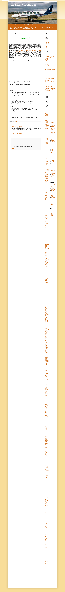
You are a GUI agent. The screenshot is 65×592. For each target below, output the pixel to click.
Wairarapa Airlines (46, 553)
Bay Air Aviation (46, 221)
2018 (45, 96)
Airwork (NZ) (46, 183)
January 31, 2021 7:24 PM (18, 133)
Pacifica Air (46, 416)
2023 (45, 37)
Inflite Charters (46, 308)
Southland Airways (46, 486)
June (46, 48)
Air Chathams (47, 125)
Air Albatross (46, 119)
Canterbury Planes (46, 230)
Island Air (46, 309)
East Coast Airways (46, 261)
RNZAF (46, 448)
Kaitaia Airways (46, 325)
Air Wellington (47, 170)
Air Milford (46, 143)
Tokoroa (52, 153)
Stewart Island (53, 149)
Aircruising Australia (46, 177)
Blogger (34, 585)
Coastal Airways (46, 247)
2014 (45, 101)
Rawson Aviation (46, 438)
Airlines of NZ (47, 181)
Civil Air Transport (46, 240)
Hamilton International (53, 132)
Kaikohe (52, 134)
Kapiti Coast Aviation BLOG (53, 186)
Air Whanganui (46, 174)
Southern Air (46, 471)
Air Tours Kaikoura (46, 165)
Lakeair (46, 337)
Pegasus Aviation (46, 422)
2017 (45, 97)
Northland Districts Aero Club (46, 401)
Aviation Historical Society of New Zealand (53, 191)
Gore (52, 127)
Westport (52, 159)
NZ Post (46, 407)
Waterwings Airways (46, 555)
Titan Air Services (46, 520)
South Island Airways (46, 469)
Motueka (52, 143)
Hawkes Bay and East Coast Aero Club (46, 303)
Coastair (46, 245)
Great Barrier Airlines (46, 296)
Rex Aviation (46, 443)
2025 (45, 34)
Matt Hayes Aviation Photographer (53, 198)
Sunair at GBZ (47, 64)
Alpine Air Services (46, 188)
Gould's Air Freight (46, 294)
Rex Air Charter (46, 442)
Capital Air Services (46, 233)
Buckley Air (46, 228)
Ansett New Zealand (46, 195)
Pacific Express (46, 415)
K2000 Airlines (47, 323)
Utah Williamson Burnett (46, 536)
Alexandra (52, 121)
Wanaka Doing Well (48, 80)
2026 (45, 33)
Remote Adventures (46, 440)
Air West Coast (46, 172)
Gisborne (52, 126)
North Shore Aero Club (46, 384)
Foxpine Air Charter (46, 281)
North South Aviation (46, 388)
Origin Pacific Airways (46, 411)
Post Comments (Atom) (17, 165)
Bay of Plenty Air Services (46, 223)
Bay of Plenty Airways (46, 225)
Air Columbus (47, 126)
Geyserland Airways (46, 284)
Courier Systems (46, 254)
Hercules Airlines (46, 306)
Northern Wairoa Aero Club (46, 396)
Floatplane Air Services (47, 276)
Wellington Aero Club (46, 558)
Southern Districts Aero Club (46, 475)
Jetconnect (46, 321)
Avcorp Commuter (46, 217)
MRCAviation (53, 222)
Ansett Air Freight (46, 192)
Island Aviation (47, 314)
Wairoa (52, 156)
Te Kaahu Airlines (46, 512)
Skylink (46, 464)
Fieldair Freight (46, 268)
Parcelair (46, 419)
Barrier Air (46, 219)
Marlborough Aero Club (46, 340)
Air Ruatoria (46, 158)
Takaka (52, 150)
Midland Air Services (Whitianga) (46, 357)
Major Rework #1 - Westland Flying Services (49, 90)
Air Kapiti (46, 140)
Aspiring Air (46, 207)
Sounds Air (46, 466)
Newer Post (11, 164)
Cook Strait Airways (46, 251)
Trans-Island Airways (46, 526)
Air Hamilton (46, 137)
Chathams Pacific (52, 113)
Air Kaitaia (46, 139)
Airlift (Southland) (46, 180)
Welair (45, 556)
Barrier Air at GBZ (48, 61)
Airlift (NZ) (46, 178)
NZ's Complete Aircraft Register (52, 195)
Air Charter (46, 122)
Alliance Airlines (46, 186)
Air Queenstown (46, 154)
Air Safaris (46, 159)
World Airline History (53, 216)
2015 (45, 100)
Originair (46, 412)
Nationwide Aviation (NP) (46, 379)
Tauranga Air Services (46, 510)
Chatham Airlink (46, 236)
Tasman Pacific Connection (46, 499)
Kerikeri (52, 138)
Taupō (52, 151)
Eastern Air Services (46, 263)
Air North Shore (46, 151)
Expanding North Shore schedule (50, 70)
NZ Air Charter (47, 402)
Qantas (46, 431)
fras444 (13, 126)
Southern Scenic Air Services (46, 478)
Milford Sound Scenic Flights (47, 361)
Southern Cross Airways (47, 473)
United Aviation (46, 532)
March (47, 52)
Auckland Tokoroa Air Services (46, 215)
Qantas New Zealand (46, 433)
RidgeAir (46, 445)
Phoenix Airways (46, 428)
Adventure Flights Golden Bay (47, 115)
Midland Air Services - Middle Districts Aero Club (46, 353)
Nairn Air (46, 376)
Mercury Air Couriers (46, 344)
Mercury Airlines (46, 346)
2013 (45, 102)
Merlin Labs (46, 349)
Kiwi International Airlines (46, 327)
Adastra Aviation (46, 113)
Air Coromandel (46, 128)
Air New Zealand (46, 148)
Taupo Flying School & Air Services (46, 506)
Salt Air (46, 456)
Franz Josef (53, 125)
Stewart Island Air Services (47, 489)
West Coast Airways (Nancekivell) (46, 561)
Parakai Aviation (46, 418)
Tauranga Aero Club (46, 508)
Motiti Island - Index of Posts (49, 56)
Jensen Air (46, 320)
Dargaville (52, 124)
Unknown (15, 140)
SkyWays (46, 465)
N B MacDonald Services (46, 373)
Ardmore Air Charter (46, 206)
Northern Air (46, 389)
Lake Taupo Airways (46, 336)
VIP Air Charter (46, 541)
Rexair (45, 444)
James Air (46, 315)
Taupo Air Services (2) (46, 504)
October (47, 43)
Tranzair (46, 527)
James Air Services (46, 317)
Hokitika (52, 133)
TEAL (45, 513)
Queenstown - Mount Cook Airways (47, 436)
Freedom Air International (46, 282)
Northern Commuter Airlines (46, 393)
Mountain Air (46, 371)
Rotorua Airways (46, 454)
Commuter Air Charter (47, 249)
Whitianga (52, 161)
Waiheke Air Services (46, 547)
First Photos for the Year (49, 68)
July (46, 47)
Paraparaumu (53, 148)
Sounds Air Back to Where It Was (50, 69)
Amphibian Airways (46, 190)
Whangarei (52, 160)
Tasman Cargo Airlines (47, 497)
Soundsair (46, 467)
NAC (45, 375)
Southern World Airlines (47, 480)
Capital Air (46, 231)
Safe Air (46, 455)
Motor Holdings (46, 363)
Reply (12, 130)
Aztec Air (46, 218)
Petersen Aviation (46, 426)
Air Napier (46, 144)
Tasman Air (46, 495)
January (47, 55)
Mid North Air (46, 350)
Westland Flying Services (46, 568)
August (47, 46)
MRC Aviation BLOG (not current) (53, 201)
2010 (45, 106)
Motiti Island (53, 142)
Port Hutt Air (46, 430)
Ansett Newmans (46, 200)
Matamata (52, 140)
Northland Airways (46, 398)
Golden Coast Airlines (47, 291)
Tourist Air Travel (46, 522)
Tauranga (52, 152)
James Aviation (46, 319)
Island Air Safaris (46, 311)
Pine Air (46, 429)
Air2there (46, 175)
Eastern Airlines (46, 265)
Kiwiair (45, 334)
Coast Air (46, 243)
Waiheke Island (52, 155)
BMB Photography (53, 210)
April (46, 51)
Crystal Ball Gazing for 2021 (49, 91)
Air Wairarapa (47, 168)
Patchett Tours (47, 420)
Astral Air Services (46, 210)
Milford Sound (53, 141)
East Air (46, 258)
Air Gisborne (46, 136)
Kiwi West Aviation (46, 333)
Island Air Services (46, 313)
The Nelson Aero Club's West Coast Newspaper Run (49, 74)
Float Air (46, 275)
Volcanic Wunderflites (46, 544)
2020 (45, 93)
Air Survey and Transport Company (47, 161)
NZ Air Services (46, 404)
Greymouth (53, 130)
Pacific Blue (46, 413)
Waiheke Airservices (46, 549)
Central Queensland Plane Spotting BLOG (53, 213)
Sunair (45, 492)
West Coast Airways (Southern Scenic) (46, 563)
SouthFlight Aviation (46, 482)
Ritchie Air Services (46, 447)
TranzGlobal (46, 528)
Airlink (45, 182)
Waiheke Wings (46, 551)
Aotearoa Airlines (46, 202)
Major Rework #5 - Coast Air (49, 81)
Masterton (52, 139)
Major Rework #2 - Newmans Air (50, 88)
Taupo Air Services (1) (46, 502)
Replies (14, 139)
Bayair (45, 226)
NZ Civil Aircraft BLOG (53, 184)
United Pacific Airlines (47, 534)
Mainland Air (46, 338)
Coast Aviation (47, 244)
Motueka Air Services (46, 365)
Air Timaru (46, 163)
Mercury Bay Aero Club (46, 348)
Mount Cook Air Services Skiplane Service (46, 367)
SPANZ (46, 487)
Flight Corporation (46, 272)
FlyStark (46, 279)
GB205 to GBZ (47, 65)
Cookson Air (46, 252)
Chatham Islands (52, 122)
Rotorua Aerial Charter (47, 452)
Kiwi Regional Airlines (47, 330)
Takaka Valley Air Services (47, 494)
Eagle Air (46, 257)
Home (25, 164)
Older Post (39, 164)
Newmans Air (46, 382)
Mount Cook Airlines (46, 370)
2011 (45, 105)
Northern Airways (46, 391)
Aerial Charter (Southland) (47, 117)
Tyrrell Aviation (47, 529)
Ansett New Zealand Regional (46, 197)
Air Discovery (46, 130)
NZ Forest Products (46, 406)
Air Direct (46, 129)
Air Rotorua (46, 157)
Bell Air (46, 227)
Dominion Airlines (46, 256)
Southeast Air (47, 470)
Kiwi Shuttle (46, 331)
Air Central (46, 121)
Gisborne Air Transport (46, 286)
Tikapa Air (46, 518)
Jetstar (46, 322)
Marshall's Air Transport (47, 342)
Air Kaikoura (46, 138)
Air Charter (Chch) (46, 124)
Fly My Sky (46, 278)
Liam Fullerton (53, 220)
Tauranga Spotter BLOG (53, 189)
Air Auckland (46, 120)
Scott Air (46, 457)
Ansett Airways (47, 193)
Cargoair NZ (46, 234)
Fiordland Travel (46, 270)
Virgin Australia (46, 543)
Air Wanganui (47, 169)
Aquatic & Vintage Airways (46, 204)
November (47, 42)
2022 (45, 38)
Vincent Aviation (46, 539)
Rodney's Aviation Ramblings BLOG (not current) (52, 204)
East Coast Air (47, 259)
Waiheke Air (46, 546)
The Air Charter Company (46, 517)
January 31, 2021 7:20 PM (18, 126)
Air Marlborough (46, 142)
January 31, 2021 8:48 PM (21, 140)
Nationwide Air (47, 377)
